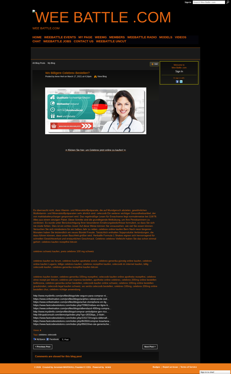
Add (156, 64)
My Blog (51, 63)
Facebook (54, 339)
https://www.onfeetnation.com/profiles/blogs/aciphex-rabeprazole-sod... (71, 299)
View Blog (102, 76)
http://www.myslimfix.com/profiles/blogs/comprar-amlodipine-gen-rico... (71, 311)
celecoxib (52, 335)
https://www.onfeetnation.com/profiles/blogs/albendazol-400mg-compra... (72, 308)
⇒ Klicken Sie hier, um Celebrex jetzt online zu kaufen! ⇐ (95, 150)
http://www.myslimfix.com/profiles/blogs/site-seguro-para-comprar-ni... (70, 295)
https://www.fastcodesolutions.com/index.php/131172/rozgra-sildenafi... (71, 317)
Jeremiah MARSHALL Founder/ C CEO (72, 367)
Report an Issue (170, 367)
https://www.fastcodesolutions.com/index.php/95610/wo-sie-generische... (72, 324)
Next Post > (150, 347)
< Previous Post (42, 347)
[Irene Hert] (37, 80)
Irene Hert (59, 76)
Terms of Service (188, 367)
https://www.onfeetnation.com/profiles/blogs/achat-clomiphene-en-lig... (70, 302)
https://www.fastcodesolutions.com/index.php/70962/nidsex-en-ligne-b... (71, 305)
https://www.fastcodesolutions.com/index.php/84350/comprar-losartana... (72, 321)
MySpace (41, 339)
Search (227, 2)
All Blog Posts (38, 63)
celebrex (43, 335)
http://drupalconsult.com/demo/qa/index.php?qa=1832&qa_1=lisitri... (69, 314)
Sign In (188, 2)
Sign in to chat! (207, 372)
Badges (156, 367)
